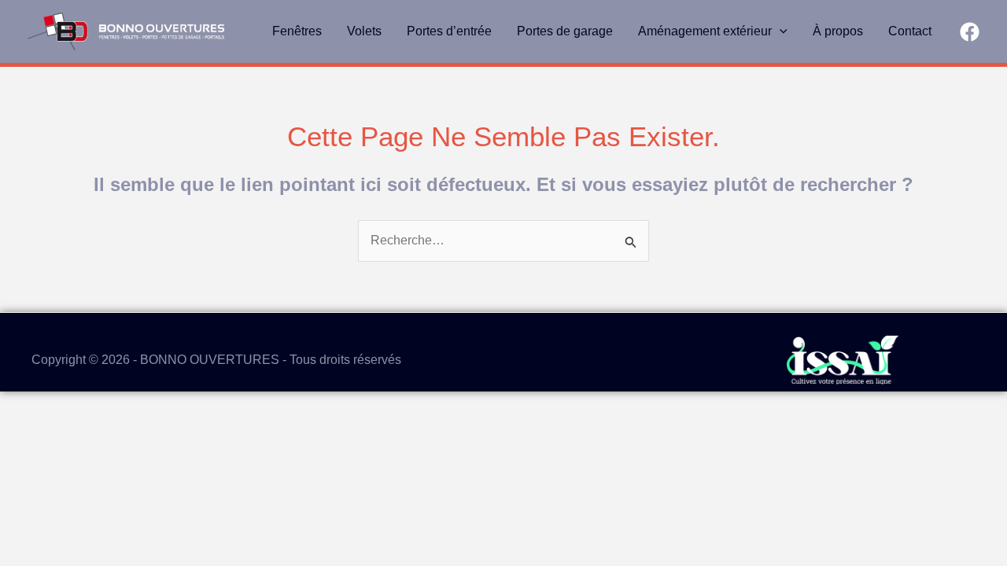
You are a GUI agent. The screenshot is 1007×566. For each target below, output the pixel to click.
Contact (909, 31)
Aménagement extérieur (705, 31)
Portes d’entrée (449, 31)
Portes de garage (565, 31)
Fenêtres (297, 31)
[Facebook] (969, 32)
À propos (838, 31)
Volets (364, 31)
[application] (780, 31)
